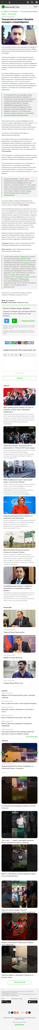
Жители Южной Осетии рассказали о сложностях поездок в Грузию (16, 551)
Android (26, 262)
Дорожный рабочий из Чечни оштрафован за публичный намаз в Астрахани (17, 767)
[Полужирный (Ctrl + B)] (5, 355)
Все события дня (31, 736)
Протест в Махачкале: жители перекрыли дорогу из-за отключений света (19, 875)
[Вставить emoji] (20, 355)
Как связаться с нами (16, 998)
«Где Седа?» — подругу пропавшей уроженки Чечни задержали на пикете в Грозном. (18, 841)
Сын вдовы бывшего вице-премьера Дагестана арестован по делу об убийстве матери (18, 732)
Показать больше (19, 982)
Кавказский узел (15, 73)
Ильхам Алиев (17, 105)
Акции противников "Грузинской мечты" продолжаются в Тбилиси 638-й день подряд (19, 446)
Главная (4, 14)
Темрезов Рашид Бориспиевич (14, 632)
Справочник (24, 193)
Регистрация (19, 373)
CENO (22, 258)
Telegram (23, 256)
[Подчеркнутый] (12, 355)
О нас (3, 998)
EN (5, 1)
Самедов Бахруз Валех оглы (13, 683)
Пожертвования (33, 998)
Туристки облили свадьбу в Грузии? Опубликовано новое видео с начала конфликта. (19, 911)
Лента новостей (12, 14)
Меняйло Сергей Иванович (13, 657)
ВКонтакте (14, 279)
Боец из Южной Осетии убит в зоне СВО (16, 717)
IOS (31, 262)
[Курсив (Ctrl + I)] (8, 355)
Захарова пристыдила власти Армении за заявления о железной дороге (17, 517)
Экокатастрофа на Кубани (30, 11)
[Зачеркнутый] (16, 355)
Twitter (13, 275)
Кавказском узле (9, 195)
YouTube (19, 277)
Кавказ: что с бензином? (10, 11)
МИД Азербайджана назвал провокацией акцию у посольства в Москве (17, 481)
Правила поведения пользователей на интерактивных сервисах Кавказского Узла (19, 1018)
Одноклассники (24, 279)
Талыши (28, 191)
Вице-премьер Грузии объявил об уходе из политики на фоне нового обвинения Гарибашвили (18, 409)
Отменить (19, 378)
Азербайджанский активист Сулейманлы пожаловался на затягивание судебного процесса (17, 588)
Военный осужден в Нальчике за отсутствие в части (18, 710)
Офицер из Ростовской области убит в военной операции (18, 696)
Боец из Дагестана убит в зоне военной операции (19, 703)
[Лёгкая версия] (9, 2)
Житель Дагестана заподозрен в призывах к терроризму (17, 724)
